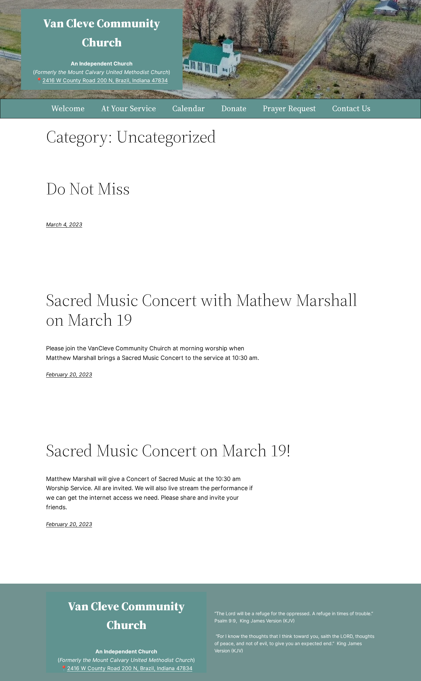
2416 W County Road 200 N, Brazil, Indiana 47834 (105, 80)
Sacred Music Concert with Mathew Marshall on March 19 (201, 310)
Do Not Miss (88, 188)
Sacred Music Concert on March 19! (168, 450)
